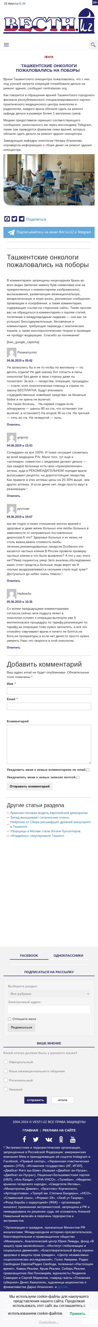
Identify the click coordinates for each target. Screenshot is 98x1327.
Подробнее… (49, 1322)
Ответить (13, 424)
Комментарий (18, 721)
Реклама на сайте (59, 1130)
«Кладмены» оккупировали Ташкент (37, 835)
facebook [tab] (29, 955)
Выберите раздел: (23, 986)
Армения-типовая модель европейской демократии (49, 813)
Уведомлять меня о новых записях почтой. (41, 777)
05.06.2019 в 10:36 (19, 602)
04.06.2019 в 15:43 (19, 445)
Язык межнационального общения (37, 1071)
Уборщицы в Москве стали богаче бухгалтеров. (45, 831)
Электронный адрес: (24, 1002)
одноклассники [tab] (68, 955)
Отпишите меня (24, 1019)
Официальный (21, 1062)
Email (11, 699)
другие (63, 1287)
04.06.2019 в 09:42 (19, 360)
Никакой (16, 1089)
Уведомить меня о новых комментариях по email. (46, 769)
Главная (30, 1130)
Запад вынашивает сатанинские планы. (40, 817)
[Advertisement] (49, 894)
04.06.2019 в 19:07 (19, 517)
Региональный (21, 1080)
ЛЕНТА (49, 57)
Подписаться (21, 1027)
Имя (10, 684)
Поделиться (36, 219)
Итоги (62, 1100)
